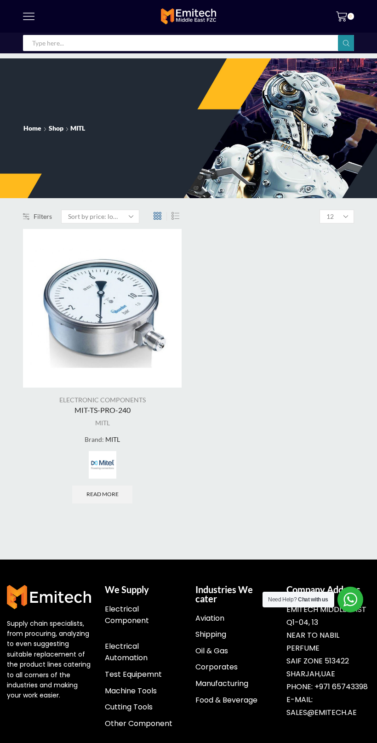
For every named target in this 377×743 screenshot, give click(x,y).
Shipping (210, 634)
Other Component (138, 723)
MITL (102, 423)
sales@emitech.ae (321, 712)
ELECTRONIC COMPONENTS (102, 400)
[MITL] (102, 465)
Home (32, 128)
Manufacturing (221, 683)
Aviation (209, 618)
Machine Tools (131, 691)
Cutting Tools (129, 707)
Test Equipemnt (133, 674)
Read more (102, 494)
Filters (43, 216)
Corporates (216, 667)
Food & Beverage (226, 700)
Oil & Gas (211, 651)
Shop (56, 128)
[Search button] (346, 43)
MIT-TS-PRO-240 (102, 410)
